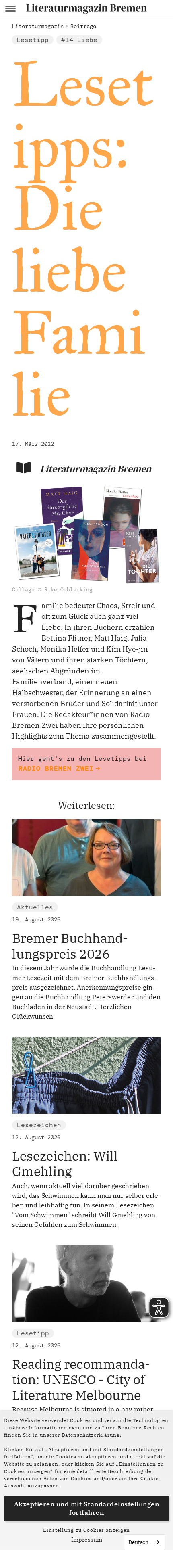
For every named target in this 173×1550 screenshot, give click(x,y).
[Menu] (10, 9)
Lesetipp (32, 40)
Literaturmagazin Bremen (95, 468)
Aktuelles (35, 907)
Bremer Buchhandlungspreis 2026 (70, 946)
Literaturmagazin (38, 26)
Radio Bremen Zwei (56, 768)
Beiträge (83, 26)
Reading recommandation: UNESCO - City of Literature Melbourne (81, 1380)
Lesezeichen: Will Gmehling (65, 1163)
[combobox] (144, 1542)
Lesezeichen (39, 1125)
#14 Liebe (79, 40)
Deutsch (138, 1542)
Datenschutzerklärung (91, 1435)
